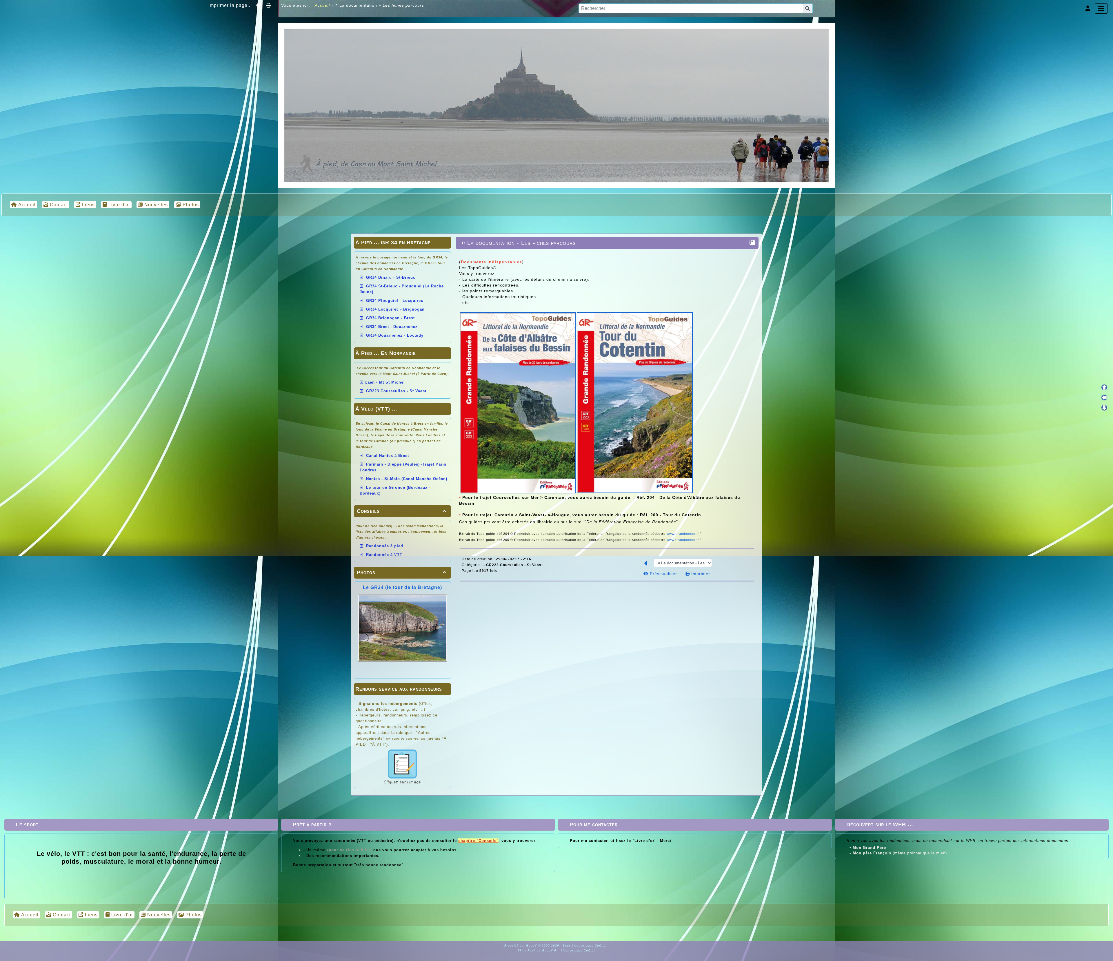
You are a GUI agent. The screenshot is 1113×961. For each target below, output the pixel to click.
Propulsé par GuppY (521, 945)
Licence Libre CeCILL (578, 950)
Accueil (322, 5)
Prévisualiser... (665, 573)
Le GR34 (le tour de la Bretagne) (402, 587)
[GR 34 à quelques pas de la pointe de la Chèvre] (556, 105)
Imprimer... (702, 573)
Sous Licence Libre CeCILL (585, 945)
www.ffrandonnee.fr (683, 533)
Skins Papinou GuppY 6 (538, 950)
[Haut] (1104, 387)
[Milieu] (1104, 397)
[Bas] (1104, 408)
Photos (401, 572)
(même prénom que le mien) (900, 853)
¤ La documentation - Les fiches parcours (519, 243)
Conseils (401, 511)
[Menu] (1101, 8)
